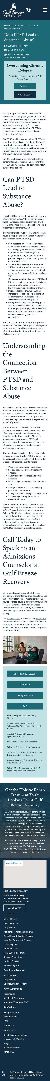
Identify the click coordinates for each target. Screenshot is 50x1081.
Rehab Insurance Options (15, 1034)
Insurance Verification (13, 1039)
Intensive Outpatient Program (17, 940)
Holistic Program (11, 961)
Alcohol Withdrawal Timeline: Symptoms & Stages (20, 735)
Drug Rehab (9, 927)
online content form (37, 849)
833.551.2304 (20, 164)
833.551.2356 (11, 849)
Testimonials (9, 993)
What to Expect (10, 1016)
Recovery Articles (11, 1047)
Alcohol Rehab (10, 919)
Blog (5, 1043)
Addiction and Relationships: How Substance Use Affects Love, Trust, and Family (24, 726)
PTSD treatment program (14, 148)
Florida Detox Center (27, 1075)
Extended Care (10, 948)
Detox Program (10, 923)
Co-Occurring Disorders (15, 983)
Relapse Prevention (12, 957)
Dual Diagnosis (10, 944)
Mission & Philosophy (13, 998)
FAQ (5, 1020)
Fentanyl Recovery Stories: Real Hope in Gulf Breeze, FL (24, 761)
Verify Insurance (11, 1012)
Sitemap (20, 1077)
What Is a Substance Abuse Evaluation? (24, 747)
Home (7, 25)
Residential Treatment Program (18, 931)
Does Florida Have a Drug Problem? (22, 741)
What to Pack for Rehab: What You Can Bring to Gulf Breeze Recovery (24, 753)
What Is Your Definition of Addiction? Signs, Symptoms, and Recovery (23, 769)
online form (41, 618)
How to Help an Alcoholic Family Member (21, 716)
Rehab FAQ (8, 1051)
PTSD (14, 25)
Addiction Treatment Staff (16, 1002)
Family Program (11, 965)
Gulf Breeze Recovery (19, 1072)
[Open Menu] (45, 10)
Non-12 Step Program (14, 952)
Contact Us (8, 1025)
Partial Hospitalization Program (18, 936)
